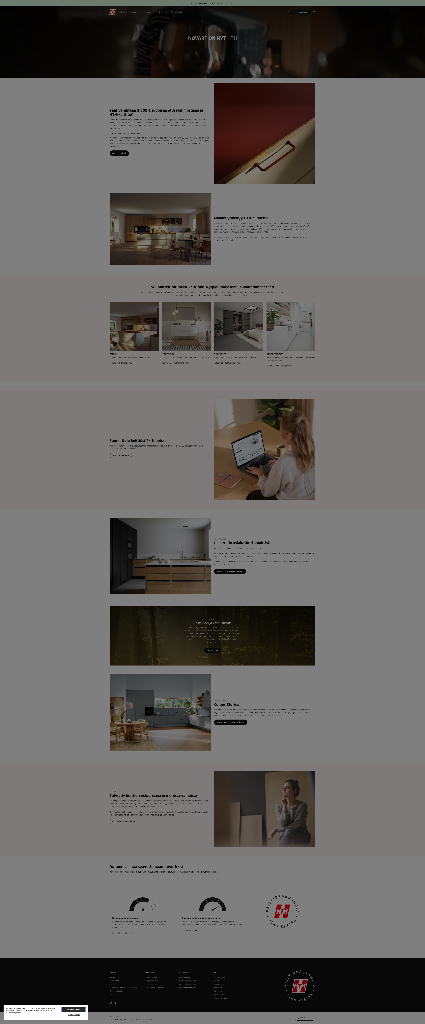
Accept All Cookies (73, 1009)
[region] (46, 1012)
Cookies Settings (74, 1015)
